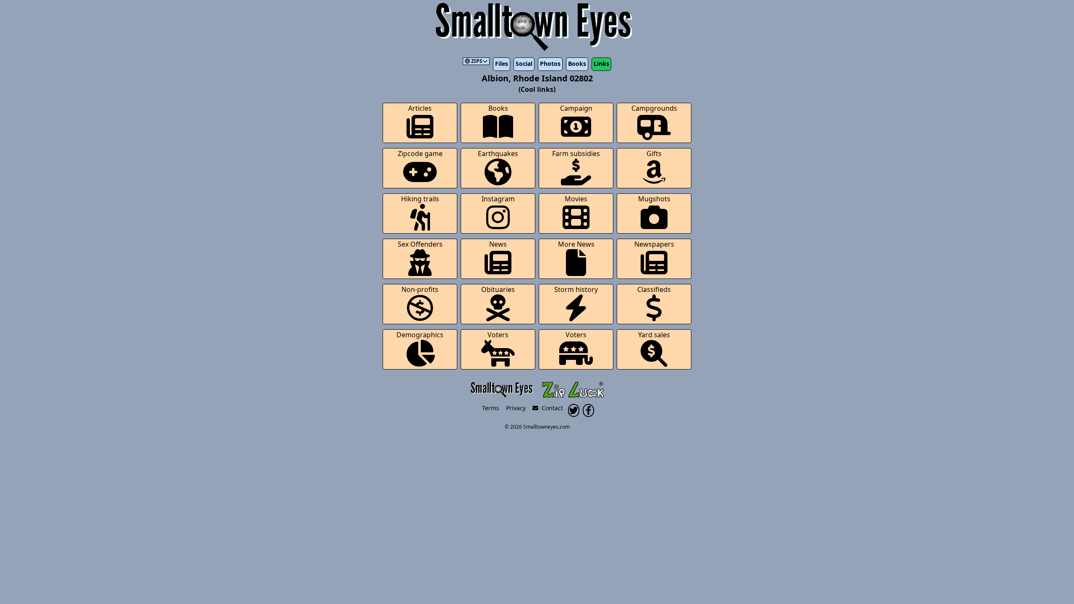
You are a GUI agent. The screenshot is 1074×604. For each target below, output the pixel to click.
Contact (550, 408)
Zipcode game (420, 153)
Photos (550, 64)
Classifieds (654, 289)
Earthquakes (498, 153)
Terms (490, 408)
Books (577, 64)
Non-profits (419, 289)
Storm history (576, 289)
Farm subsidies (576, 153)
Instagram (498, 198)
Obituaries (498, 289)
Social (524, 64)
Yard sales (654, 334)
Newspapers (654, 244)
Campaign (576, 108)
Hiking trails (420, 198)
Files (501, 64)
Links (601, 64)
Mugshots (654, 198)
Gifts (654, 153)
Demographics (419, 334)
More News (576, 244)
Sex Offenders (420, 244)
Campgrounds (654, 108)
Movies (576, 198)
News (498, 244)
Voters (497, 334)
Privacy (516, 408)
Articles (420, 108)
